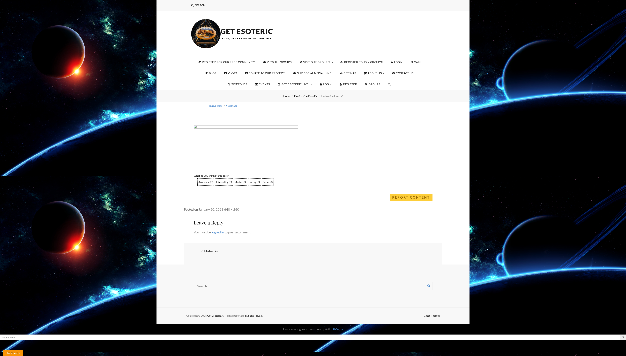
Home (287, 96)
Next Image (231, 106)
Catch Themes (432, 315)
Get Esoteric (247, 31)
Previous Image (215, 106)
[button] (389, 84)
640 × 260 (231, 209)
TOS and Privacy (254, 315)
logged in (217, 232)
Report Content (411, 197)
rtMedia (337, 329)
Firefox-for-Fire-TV (306, 96)
